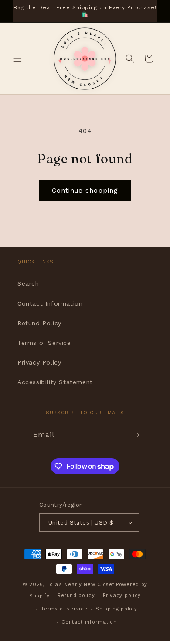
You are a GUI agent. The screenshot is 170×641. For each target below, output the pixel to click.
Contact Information (49, 303)
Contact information (88, 622)
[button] (17, 58)
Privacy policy (122, 595)
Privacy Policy (39, 362)
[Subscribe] (136, 435)
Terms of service (64, 609)
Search (28, 283)
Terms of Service (44, 342)
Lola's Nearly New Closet (81, 584)
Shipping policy (116, 609)
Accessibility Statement (55, 381)
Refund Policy (39, 323)
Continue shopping (85, 190)
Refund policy (76, 595)
